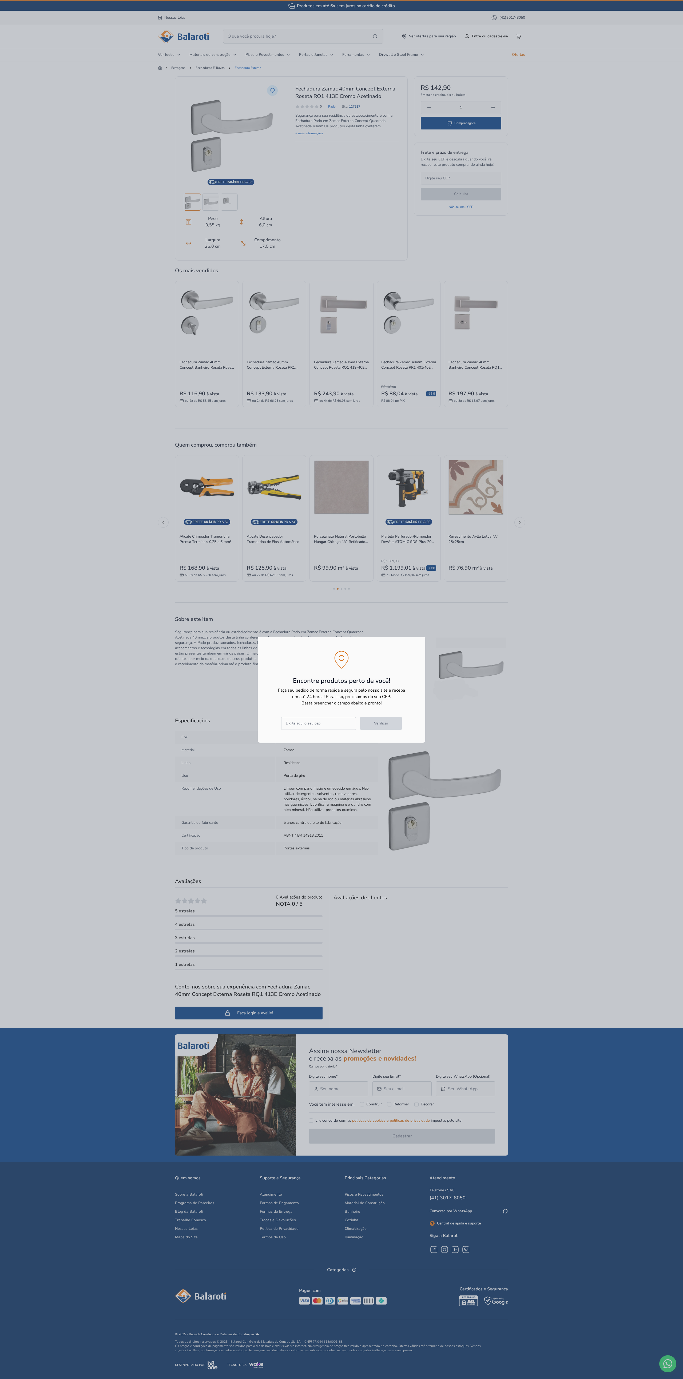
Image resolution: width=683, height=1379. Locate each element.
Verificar (381, 723)
